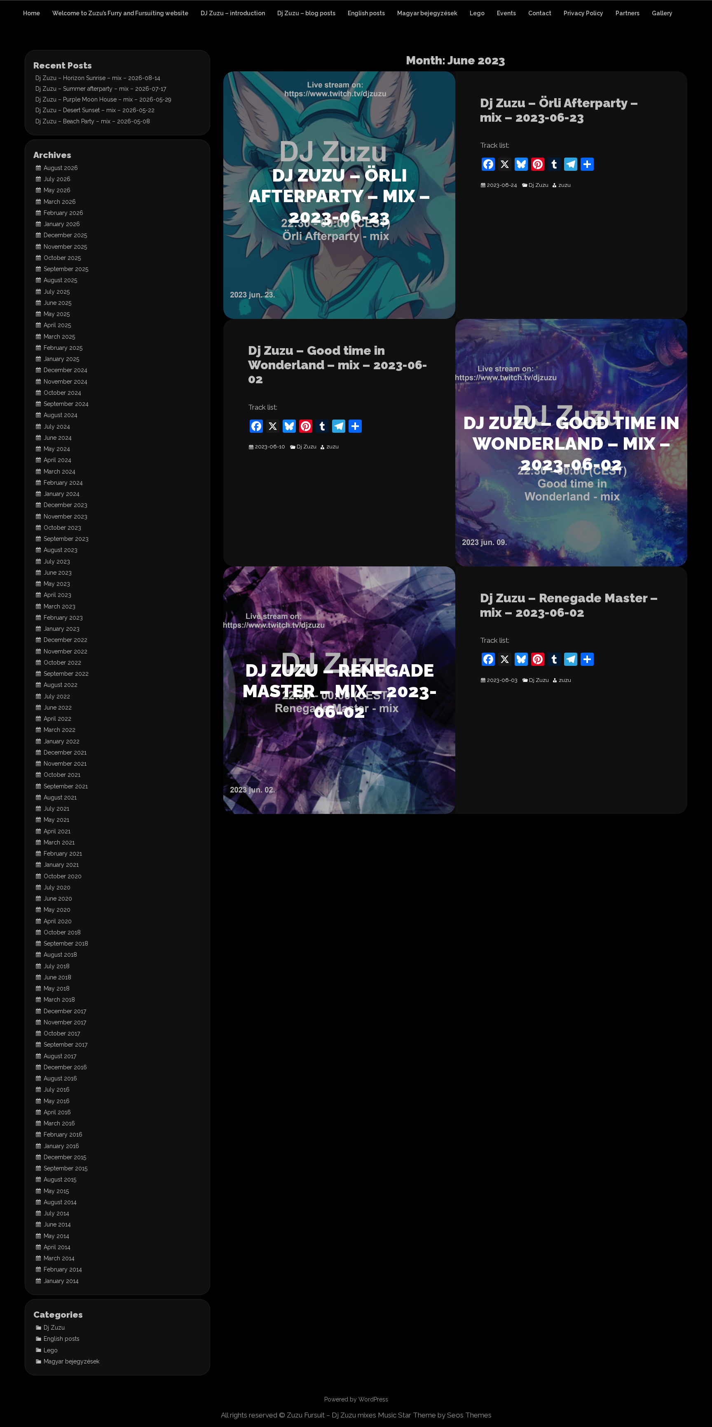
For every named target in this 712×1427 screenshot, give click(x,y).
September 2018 (66, 943)
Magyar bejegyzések (427, 13)
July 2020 (57, 887)
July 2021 (56, 808)
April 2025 (57, 325)
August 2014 (60, 1202)
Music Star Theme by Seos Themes (435, 1415)
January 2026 (62, 224)
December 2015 (65, 1157)
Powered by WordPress (356, 1399)
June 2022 (58, 707)
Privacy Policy (583, 13)
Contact (539, 13)
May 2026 (57, 190)
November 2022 (65, 651)
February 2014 (63, 1269)
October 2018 (62, 932)
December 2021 (65, 752)
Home (31, 13)
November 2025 (65, 246)
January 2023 (62, 628)
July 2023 (57, 561)
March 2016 (59, 1123)
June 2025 (57, 303)
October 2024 (62, 392)
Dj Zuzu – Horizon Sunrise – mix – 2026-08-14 (97, 78)
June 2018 (57, 977)
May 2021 (56, 819)
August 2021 (60, 797)
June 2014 (57, 1224)
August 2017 (60, 1056)
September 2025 (66, 269)
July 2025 (57, 291)
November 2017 (65, 1022)
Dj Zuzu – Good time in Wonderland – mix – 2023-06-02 (337, 364)
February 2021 (63, 853)
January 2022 (62, 741)
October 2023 (62, 527)
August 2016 (60, 1078)
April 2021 (57, 831)
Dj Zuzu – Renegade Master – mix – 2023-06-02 (569, 605)
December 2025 (65, 235)
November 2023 (65, 516)
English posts (366, 13)
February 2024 (63, 482)
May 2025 (57, 314)
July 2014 (56, 1213)
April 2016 (57, 1112)
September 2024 (66, 404)
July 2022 (57, 696)
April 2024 (57, 460)
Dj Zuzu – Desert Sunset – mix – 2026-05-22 (95, 110)
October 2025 (62, 258)
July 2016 (57, 1089)
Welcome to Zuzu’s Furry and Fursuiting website (120, 13)
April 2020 (58, 921)
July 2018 (57, 966)
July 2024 (57, 426)
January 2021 (61, 864)
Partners (627, 13)
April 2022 (57, 718)
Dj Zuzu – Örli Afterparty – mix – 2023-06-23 (559, 110)
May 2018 (57, 988)
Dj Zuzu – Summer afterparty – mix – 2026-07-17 (100, 88)
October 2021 (62, 774)
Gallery (662, 13)
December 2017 (65, 1011)
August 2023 (60, 550)
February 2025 (63, 347)
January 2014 (61, 1281)
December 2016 (65, 1067)
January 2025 (61, 359)
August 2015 (60, 1179)
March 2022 (59, 729)
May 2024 (57, 449)
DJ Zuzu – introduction (233, 13)
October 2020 (63, 876)
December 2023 (65, 505)
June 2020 (58, 898)
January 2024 (62, 494)
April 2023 (57, 595)
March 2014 (59, 1258)
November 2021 (65, 763)
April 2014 (57, 1247)
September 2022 (66, 673)
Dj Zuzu (538, 185)
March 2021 (59, 842)
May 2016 (57, 1101)
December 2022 (65, 640)
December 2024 (65, 370)
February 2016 (63, 1134)
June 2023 (58, 572)
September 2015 (65, 1168)
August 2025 (60, 280)
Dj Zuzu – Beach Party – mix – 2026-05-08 (92, 121)
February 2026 (63, 213)
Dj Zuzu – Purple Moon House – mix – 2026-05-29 (103, 99)
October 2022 (62, 662)
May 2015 (56, 1191)
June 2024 (58, 437)
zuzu (564, 185)
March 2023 (59, 606)
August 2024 (60, 415)
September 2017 (65, 1044)
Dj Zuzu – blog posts (306, 13)
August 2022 (60, 685)
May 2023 (57, 583)
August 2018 (60, 954)
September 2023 (66, 538)
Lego (477, 13)
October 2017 (62, 1033)
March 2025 (59, 336)
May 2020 (57, 909)
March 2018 (59, 999)
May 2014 (56, 1236)
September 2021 (66, 786)
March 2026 (60, 201)
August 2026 (61, 168)
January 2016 (61, 1146)
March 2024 (59, 471)
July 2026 (57, 179)
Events (506, 13)
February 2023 (63, 617)
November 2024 (65, 381)
